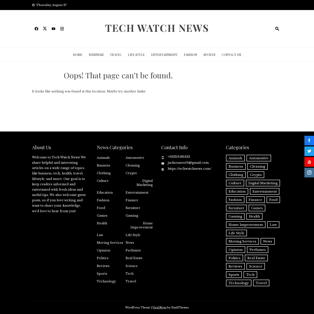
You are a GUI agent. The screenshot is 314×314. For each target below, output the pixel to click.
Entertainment (164, 55)
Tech (130, 274)
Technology (106, 281)
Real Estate (134, 258)
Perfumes (133, 250)
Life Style (136, 55)
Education (105, 192)
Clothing (104, 173)
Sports (209, 55)
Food (101, 208)
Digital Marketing (144, 183)
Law (100, 235)
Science (132, 266)
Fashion (190, 55)
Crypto (131, 173)
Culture (103, 181)
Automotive (135, 158)
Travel (116, 55)
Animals (103, 158)
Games (102, 216)
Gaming (132, 216)
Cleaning (133, 165)
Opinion (103, 250)
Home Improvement (142, 225)
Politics (103, 258)
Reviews (103, 266)
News (130, 243)
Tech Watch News (157, 27)
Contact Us (231, 55)
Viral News (159, 307)
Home (77, 55)
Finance (132, 200)
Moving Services (110, 243)
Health (102, 223)
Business (96, 55)
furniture (133, 208)
